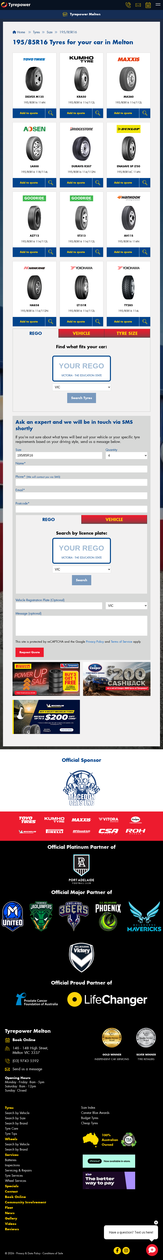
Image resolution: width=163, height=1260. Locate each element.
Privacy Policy (95, 642)
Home (20, 32)
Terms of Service (121, 642)
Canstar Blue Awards (95, 1113)
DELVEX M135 (34, 96)
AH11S (128, 235)
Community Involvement (25, 1202)
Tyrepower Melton (85, 14)
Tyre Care (11, 1128)
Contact (11, 1191)
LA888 (34, 166)
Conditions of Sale (53, 1253)
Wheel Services (15, 1181)
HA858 (34, 305)
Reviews (12, 1229)
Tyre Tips (11, 1134)
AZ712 (34, 235)
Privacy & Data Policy (28, 1253)
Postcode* (22, 503)
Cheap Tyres (89, 1123)
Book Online (15, 1197)
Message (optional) (29, 613)
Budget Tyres (89, 1118)
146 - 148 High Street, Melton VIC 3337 (30, 1050)
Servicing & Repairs (18, 1170)
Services (11, 1155)
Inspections (12, 1165)
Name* (21, 463)
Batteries (10, 1160)
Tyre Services (14, 1175)
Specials (11, 1186)
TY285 (128, 305)
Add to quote (29, 113)
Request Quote (29, 652)
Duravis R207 (81, 166)
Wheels (11, 1139)
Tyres (9, 1108)
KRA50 (81, 96)
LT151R (81, 305)
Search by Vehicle (17, 1113)
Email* (20, 490)
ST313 (81, 235)
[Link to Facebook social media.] (117, 1250)
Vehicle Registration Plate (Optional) (40, 600)
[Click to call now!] (128, 5)
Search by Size (15, 1118)
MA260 (129, 96)
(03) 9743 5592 (26, 1061)
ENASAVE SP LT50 (128, 166)
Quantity (111, 450)
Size (18, 450)
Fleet (9, 1207)
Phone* (38, 477)
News (10, 1213)
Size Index (88, 1108)
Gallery (11, 1218)
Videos (10, 1224)
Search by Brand (16, 1123)
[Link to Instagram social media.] (126, 1250)
